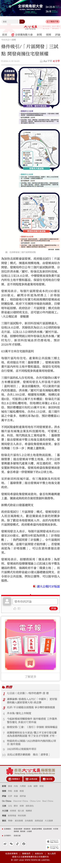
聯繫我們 (26, 854)
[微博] (5, 844)
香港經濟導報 (37, 829)
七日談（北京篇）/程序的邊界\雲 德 (28, 693)
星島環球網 (47, 829)
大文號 (5, 811)
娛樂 (22, 806)
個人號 (21, 811)
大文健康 (49, 820)
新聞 (4, 786)
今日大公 (5, 40)
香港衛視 (27, 829)
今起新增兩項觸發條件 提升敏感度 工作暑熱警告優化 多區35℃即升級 (32, 720)
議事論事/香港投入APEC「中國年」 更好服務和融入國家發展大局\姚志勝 (32, 701)
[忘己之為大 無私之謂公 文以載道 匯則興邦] (51, 27)
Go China (6, 801)
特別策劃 (22, 815)
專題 (4, 815)
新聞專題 (12, 815)
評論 (53, 608)
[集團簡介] (10, 779)
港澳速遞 (39, 820)
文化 (10, 806)
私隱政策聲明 (11, 854)
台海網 (29, 831)
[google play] (53, 847)
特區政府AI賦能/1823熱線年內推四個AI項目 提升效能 (31, 742)
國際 (36, 786)
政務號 (13, 811)
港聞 (14, 40)
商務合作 (39, 854)
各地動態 (29, 820)
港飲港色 (30, 806)
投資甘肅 (17, 836)
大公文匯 (30, 27)
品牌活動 (33, 779)
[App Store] (53, 841)
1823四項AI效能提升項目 (21, 749)
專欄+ (10, 820)
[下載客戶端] (47, 21)
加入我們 (52, 854)
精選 (22, 791)
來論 (16, 796)
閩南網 (22, 831)
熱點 (10, 791)
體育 (16, 806)
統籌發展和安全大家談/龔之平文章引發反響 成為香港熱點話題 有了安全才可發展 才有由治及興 (32, 734)
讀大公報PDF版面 (48, 586)
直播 (16, 791)
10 (4, 755)
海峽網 (16, 831)
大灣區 (23, 786)
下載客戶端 (53, 21)
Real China (47, 801)
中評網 (55, 829)
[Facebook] (24, 844)
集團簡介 (16, 779)
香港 (10, 786)
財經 (41, 786)
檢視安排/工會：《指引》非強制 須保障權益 (32, 727)
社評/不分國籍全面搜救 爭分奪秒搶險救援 (31, 707)
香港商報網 (18, 829)
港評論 (23, 796)
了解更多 (30, 677)
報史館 (49, 779)
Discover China (20, 801)
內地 (16, 786)
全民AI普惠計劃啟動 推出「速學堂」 (29, 754)
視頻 (4, 791)
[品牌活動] (27, 779)
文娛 (4, 806)
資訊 (4, 820)
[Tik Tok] (17, 844)
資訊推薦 (19, 820)
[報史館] (44, 779)
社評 (10, 796)
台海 (30, 786)
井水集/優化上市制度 (19, 713)
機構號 (29, 811)
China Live (35, 801)
